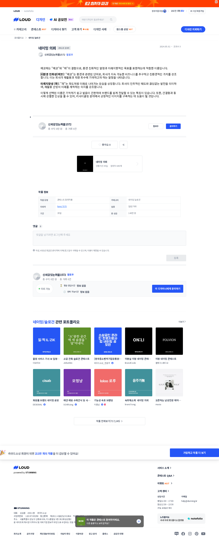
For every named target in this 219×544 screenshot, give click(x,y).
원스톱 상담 (125, 29)
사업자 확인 (65, 533)
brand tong (130, 404)
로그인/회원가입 (197, 10)
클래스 (105, 533)
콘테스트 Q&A (164, 475)
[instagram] (190, 534)
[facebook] (183, 534)
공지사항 (30, 533)
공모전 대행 (118, 533)
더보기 (181, 321)
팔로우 (69, 54)
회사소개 (17, 533)
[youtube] (203, 534)
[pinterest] (197, 534)
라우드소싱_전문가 (102, 362)
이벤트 (163, 483)
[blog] (177, 534)
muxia (158, 404)
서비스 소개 (163, 468)
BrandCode (130, 362)
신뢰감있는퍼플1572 (59, 124)
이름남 (97, 404)
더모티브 (36, 362)
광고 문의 (93, 533)
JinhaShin (67, 362)
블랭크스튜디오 (162, 362)
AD (216, 2)
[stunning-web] (21, 508)
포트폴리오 (19, 37)
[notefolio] (29, 11)
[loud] (17, 11)
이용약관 (79, 533)
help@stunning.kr (189, 500)
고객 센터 (162, 491)
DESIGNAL (37, 404)
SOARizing (68, 404)
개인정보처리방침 (47, 533)
